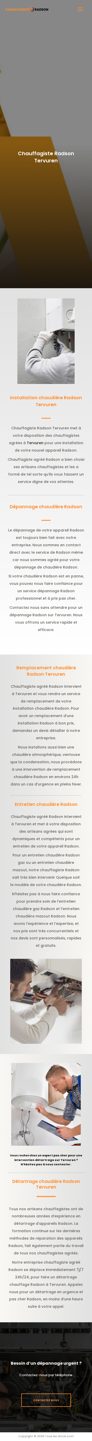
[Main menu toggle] (80, 9)
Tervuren (35, 442)
